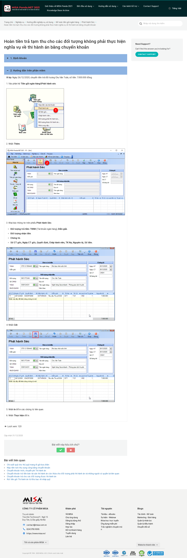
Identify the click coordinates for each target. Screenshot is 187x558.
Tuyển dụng (71, 533)
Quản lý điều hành (145, 524)
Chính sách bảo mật (55, 553)
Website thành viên (147, 545)
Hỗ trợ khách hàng (74, 530)
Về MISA (69, 514)
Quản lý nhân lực (144, 521)
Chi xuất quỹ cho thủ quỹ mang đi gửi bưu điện (28, 464)
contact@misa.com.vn (37, 525)
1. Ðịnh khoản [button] (18, 58)
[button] (61, 450)
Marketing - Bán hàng (146, 517)
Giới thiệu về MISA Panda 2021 (59, 6)
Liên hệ (69, 536)
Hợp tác (69, 527)
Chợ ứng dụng (72, 517)
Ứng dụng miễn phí (109, 524)
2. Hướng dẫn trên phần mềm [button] (27, 70)
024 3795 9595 (33, 529)
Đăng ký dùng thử (73, 521)
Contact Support (151, 6)
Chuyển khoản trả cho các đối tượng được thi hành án (31, 476)
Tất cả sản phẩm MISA (34, 542)
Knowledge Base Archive (58, 10)
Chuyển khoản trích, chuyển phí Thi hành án (26, 470)
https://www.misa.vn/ (36, 533)
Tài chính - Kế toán (145, 514)
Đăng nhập (70, 524)
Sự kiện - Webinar (108, 517)
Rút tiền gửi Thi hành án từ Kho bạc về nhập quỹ (28, 479)
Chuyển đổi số (143, 527)
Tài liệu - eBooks (108, 514)
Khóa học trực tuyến (110, 521)
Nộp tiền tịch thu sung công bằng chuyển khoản (28, 467)
